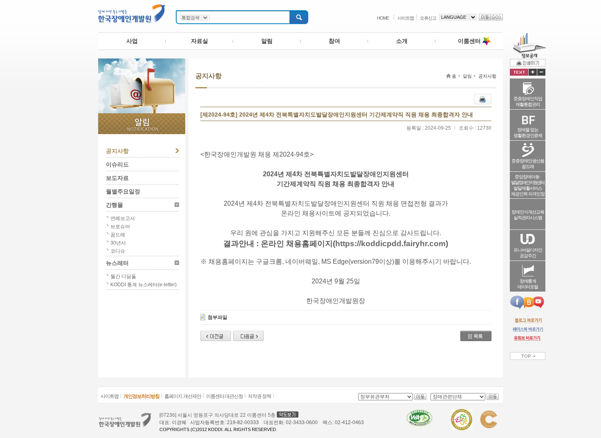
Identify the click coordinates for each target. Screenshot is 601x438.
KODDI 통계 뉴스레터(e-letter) (143, 285)
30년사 (118, 243)
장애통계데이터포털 (528, 284)
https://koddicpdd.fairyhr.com (390, 243)
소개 (402, 41)
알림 (267, 41)
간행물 (114, 205)
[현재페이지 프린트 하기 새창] (482, 98)
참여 (334, 41)
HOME (383, 18)
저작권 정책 (259, 396)
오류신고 (428, 18)
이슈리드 (117, 164)
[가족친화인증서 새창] (461, 413)
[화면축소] (541, 72)
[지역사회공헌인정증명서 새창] (488, 413)
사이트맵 (405, 18)
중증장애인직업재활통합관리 (528, 101)
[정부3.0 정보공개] (528, 36)
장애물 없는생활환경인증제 (528, 132)
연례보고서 (122, 218)
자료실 (199, 41)
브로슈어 (120, 226)
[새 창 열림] (527, 320)
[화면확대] (533, 72)
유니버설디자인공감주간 (528, 252)
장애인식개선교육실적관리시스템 (527, 214)
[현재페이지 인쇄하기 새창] (527, 62)
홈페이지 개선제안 (182, 396)
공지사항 (117, 151)
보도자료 (117, 178)
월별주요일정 (123, 191)
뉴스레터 (117, 263)
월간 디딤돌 (123, 276)
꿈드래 (117, 235)
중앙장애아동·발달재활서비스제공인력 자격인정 (528, 185)
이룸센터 (469, 41)
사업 (132, 41)
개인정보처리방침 (141, 396)
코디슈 (117, 251)
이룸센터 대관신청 (224, 396)
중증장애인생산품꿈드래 (527, 163)
